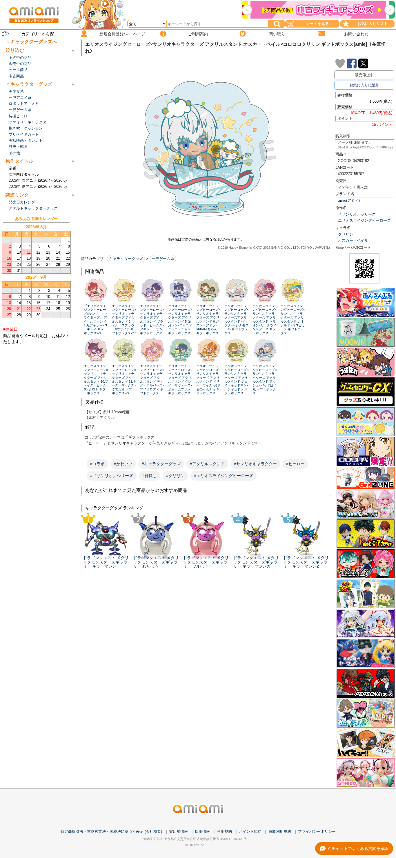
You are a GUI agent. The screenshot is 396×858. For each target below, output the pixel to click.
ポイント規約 (250, 831)
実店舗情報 (178, 831)
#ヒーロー (295, 463)
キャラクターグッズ (126, 259)
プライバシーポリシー (317, 831)
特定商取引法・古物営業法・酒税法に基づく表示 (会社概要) (111, 831)
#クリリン (175, 475)
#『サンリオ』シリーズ (111, 475)
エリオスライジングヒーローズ (364, 220)
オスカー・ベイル (353, 240)
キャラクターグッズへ (33, 41)
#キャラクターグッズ (161, 463)
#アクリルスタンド (207, 463)
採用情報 (202, 831)
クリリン (345, 234)
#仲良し (149, 475)
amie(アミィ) (349, 200)
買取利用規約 (279, 831)
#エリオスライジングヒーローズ (223, 475)
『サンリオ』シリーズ (357, 214)
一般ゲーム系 (163, 259)
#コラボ (97, 463)
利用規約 (224, 831)
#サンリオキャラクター (255, 463)
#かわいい (123, 463)
